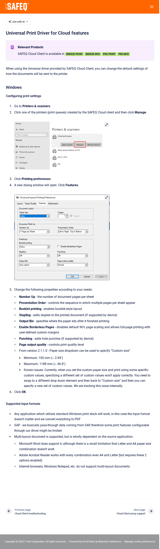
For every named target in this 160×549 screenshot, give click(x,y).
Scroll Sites (89, 541)
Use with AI (18, 21)
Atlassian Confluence (109, 541)
